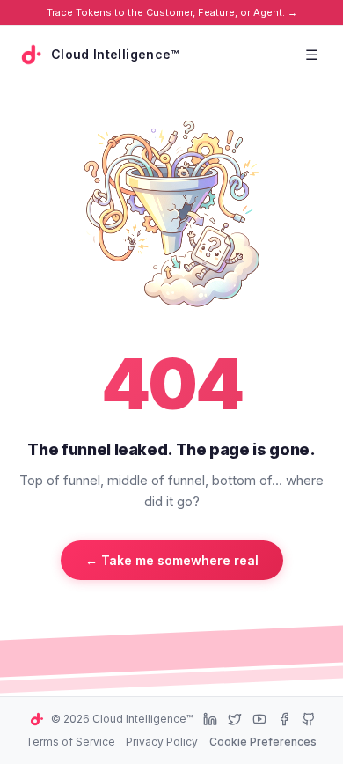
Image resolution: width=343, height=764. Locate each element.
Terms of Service (70, 741)
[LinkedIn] (210, 719)
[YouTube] (259, 719)
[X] (235, 719)
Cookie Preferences (263, 741)
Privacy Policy (162, 741)
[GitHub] (309, 719)
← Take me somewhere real (172, 560)
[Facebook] (284, 719)
